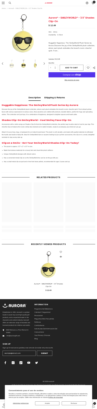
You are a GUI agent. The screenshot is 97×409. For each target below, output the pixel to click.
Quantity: (51, 63)
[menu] (3, 3)
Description (35, 97)
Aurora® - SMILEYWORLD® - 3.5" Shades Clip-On (48, 285)
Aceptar (47, 403)
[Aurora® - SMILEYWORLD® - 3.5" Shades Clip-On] (49, 264)
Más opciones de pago (72, 80)
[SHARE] (93, 68)
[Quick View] (61, 257)
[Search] (10, 3)
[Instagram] (13, 362)
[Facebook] (5, 362)
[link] (17, 227)
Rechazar (74, 403)
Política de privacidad (55, 397)
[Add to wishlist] (88, 68)
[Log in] (87, 2)
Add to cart (71, 68)
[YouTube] (28, 362)
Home (4, 8)
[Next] (44, 63)
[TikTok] (21, 362)
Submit (44, 353)
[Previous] (2, 63)
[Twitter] (36, 362)
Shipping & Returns (54, 97)
